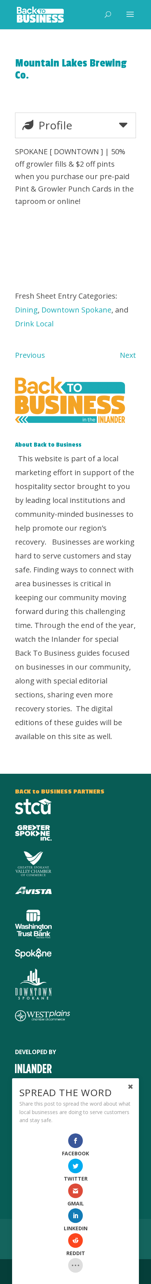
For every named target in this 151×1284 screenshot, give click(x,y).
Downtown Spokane (76, 310)
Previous (30, 355)
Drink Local (34, 324)
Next (128, 355)
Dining (26, 310)
